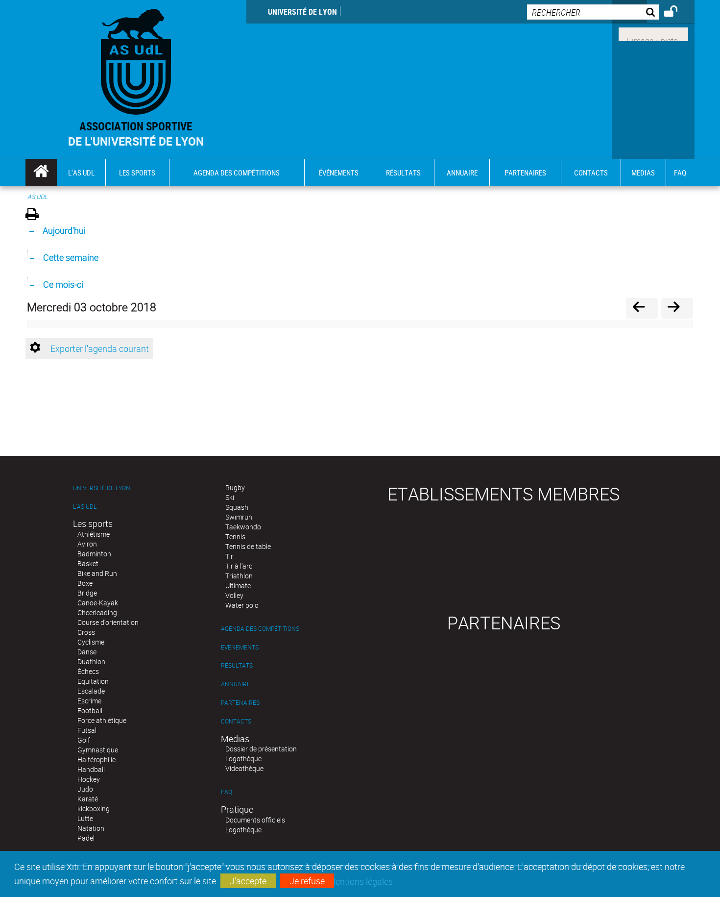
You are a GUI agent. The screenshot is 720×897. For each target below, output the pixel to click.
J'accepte (248, 881)
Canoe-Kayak (97, 602)
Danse (86, 651)
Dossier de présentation (261, 748)
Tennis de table (248, 546)
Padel (86, 838)
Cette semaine (70, 257)
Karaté (87, 798)
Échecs (88, 671)
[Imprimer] (35, 215)
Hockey (88, 779)
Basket (87, 563)
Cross (86, 632)
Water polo (242, 605)
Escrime (89, 700)
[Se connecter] (677, 12)
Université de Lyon (302, 11)
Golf (83, 740)
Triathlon (239, 575)
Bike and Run (97, 573)
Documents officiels (255, 819)
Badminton (94, 553)
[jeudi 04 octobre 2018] (677, 308)
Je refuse (307, 881)
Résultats (237, 665)
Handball (91, 769)
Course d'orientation (108, 622)
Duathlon (91, 661)
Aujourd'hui (64, 230)
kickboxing (93, 808)
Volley (234, 595)
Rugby (235, 487)
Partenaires (240, 702)
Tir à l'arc (238, 566)
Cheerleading (97, 612)
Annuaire (235, 684)
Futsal (86, 730)
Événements (240, 647)
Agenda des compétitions (260, 628)
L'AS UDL (84, 506)
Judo (85, 789)
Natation (90, 828)
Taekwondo (243, 526)
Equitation (93, 681)
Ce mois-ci (63, 284)
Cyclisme (90, 642)
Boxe (85, 583)
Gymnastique (97, 749)
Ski (229, 497)
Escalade (91, 691)
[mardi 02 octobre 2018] (642, 308)
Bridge (87, 593)
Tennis (235, 536)
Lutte (85, 818)
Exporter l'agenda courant (99, 348)
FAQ (226, 792)
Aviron (87, 543)
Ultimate (238, 585)
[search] (593, 12)
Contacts (236, 721)
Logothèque (243, 758)
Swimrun (238, 517)
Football (89, 710)
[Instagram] (653, 33)
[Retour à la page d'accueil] (135, 59)
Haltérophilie (96, 759)
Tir (229, 556)
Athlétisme (93, 534)
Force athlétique (101, 720)
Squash (236, 507)
